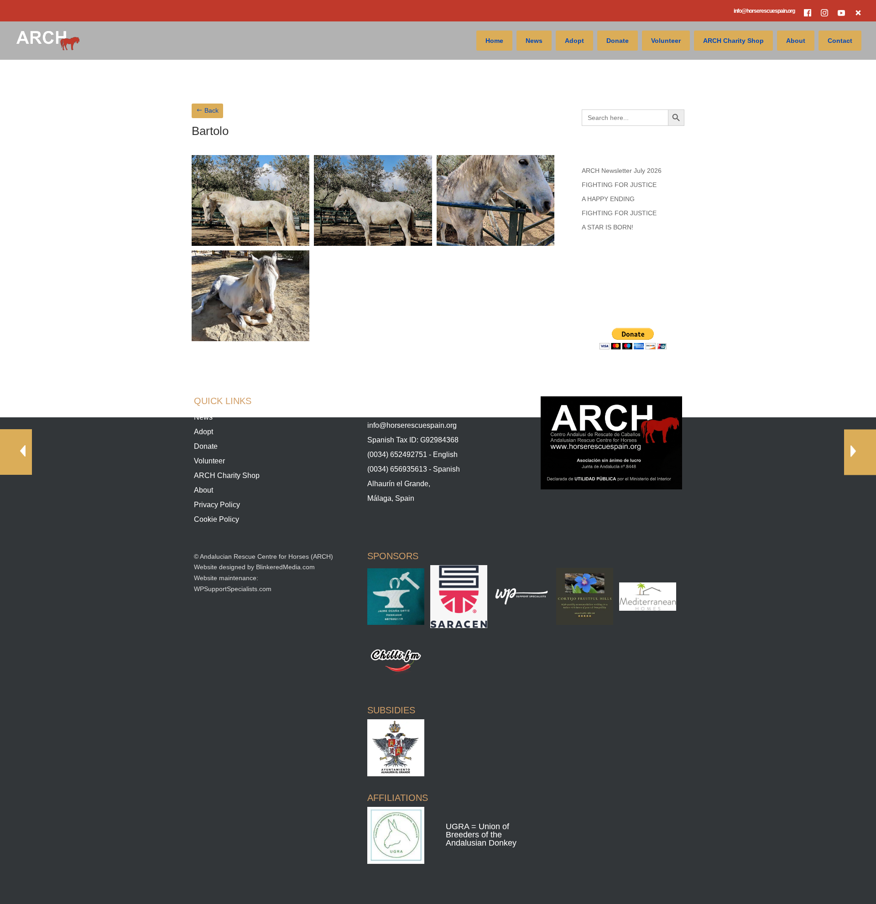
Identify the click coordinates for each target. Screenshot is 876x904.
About (795, 40)
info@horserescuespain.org (764, 11)
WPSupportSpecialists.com (232, 588)
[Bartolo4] (250, 339)
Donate (617, 40)
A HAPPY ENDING (608, 199)
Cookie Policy (216, 519)
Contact (840, 40)
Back (211, 110)
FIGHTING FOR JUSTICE (619, 184)
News (534, 40)
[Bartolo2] (373, 243)
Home (494, 40)
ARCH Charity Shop (733, 40)
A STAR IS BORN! (607, 227)
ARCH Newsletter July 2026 (622, 170)
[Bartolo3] (495, 243)
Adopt (574, 40)
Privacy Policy (217, 505)
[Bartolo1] (250, 243)
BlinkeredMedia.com (285, 567)
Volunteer (666, 40)
